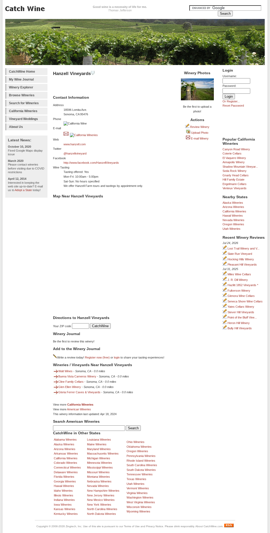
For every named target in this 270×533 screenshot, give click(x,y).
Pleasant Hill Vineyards (242, 264)
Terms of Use (132, 526)
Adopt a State (23, 190)
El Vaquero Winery (234, 158)
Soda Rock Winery (235, 170)
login (117, 357)
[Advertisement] (26, 279)
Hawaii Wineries (233, 215)
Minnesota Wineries (99, 462)
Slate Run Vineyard (239, 253)
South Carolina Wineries (142, 465)
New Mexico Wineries (101, 499)
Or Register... (231, 101)
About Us (16, 127)
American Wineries (79, 409)
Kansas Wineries (64, 509)
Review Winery (199, 126)
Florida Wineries (64, 476)
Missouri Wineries (98, 472)
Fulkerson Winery (238, 290)
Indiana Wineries (64, 499)
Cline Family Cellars (71, 381)
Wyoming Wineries (138, 511)
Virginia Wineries (137, 493)
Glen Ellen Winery (69, 386)
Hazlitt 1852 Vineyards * (242, 285)
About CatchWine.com (209, 526)
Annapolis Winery (234, 162)
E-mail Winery (199, 138)
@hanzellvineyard (75, 153)
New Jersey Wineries (100, 495)
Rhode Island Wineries (141, 460)
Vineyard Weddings (23, 119)
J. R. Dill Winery (237, 279)
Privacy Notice (154, 526)
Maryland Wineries (99, 449)
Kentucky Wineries (66, 513)
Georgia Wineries (65, 481)
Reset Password (233, 105)
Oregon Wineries (233, 224)
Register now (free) (97, 357)
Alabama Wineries (65, 439)
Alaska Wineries (233, 202)
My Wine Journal (21, 79)
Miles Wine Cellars (239, 274)
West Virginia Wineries (141, 502)
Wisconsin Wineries (139, 507)
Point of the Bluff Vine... (242, 317)
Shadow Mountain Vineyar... (240, 166)
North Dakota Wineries (101, 513)
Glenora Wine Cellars (241, 295)
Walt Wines (65, 371)
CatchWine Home (22, 71)
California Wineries (23, 111)
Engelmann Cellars (235, 184)
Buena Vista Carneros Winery (77, 376)
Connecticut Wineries (67, 467)
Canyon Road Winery (236, 149)
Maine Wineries (97, 444)
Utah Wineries (231, 228)
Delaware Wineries (66, 472)
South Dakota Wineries (141, 469)
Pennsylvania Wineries (141, 455)
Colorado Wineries (65, 462)
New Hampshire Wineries (103, 490)
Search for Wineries (24, 103)
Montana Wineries (98, 476)
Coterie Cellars (232, 153)
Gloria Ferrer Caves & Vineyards (79, 392)
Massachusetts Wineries (103, 453)
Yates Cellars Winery (240, 306)
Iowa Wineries (63, 504)
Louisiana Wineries (99, 439)
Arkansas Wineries (66, 453)
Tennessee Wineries (140, 474)
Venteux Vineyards (235, 188)
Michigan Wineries (98, 458)
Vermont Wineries (138, 488)
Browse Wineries (22, 95)
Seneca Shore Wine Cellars (245, 301)
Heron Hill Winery (238, 323)
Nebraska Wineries (99, 481)
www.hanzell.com (75, 144)
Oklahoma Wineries (139, 446)
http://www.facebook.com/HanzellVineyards (91, 162)
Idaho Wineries (63, 490)
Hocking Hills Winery (240, 259)
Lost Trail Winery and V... (243, 248)
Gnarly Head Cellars (236, 175)
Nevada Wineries (233, 220)
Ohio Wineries (135, 442)
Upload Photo (199, 132)
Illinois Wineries (63, 495)
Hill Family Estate (233, 179)
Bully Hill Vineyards (239, 328)
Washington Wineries (140, 497)
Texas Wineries (136, 479)
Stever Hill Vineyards (240, 312)
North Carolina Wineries (102, 509)
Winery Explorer (21, 87)
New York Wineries (99, 504)
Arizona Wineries (233, 206)
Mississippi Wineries (100, 467)
